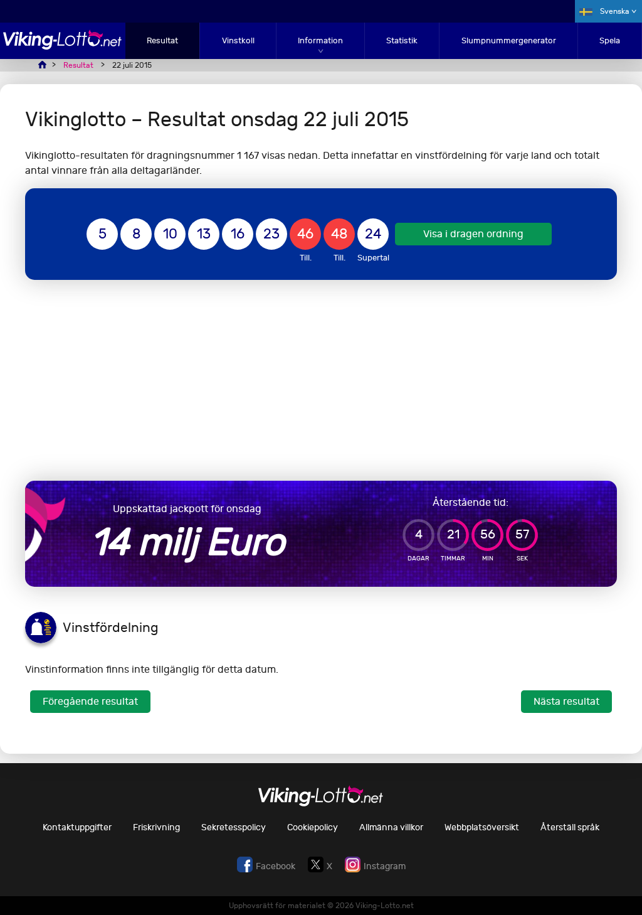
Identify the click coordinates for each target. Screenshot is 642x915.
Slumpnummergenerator (508, 40)
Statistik (402, 40)
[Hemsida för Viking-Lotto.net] (62, 46)
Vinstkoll (238, 40)
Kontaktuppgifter (77, 827)
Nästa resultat (566, 701)
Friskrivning (156, 827)
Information (320, 40)
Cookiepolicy (312, 827)
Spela (609, 40)
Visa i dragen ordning (473, 234)
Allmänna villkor (391, 827)
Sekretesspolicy (233, 827)
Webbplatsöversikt (482, 827)
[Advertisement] (321, 380)
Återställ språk (569, 827)
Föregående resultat (90, 701)
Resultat (162, 40)
